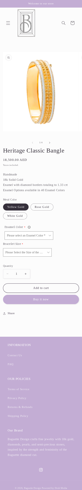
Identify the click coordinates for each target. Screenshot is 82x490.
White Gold (15, 215)
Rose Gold (42, 206)
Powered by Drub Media (54, 488)
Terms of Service (19, 389)
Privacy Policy (17, 398)
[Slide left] (32, 143)
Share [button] (11, 313)
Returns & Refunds (20, 407)
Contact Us (15, 355)
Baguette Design (32, 488)
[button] (8, 23)
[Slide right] (49, 143)
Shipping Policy (18, 415)
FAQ (11, 364)
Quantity (8, 266)
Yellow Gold (16, 206)
